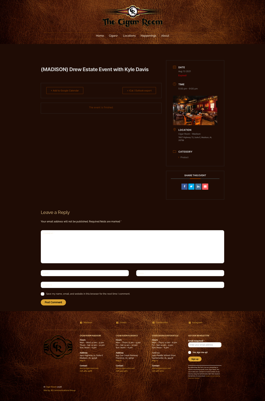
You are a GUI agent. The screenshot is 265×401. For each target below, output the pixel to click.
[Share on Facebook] (184, 187)
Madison (88, 322)
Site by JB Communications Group (59, 390)
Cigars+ (113, 35)
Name (46, 273)
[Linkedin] (198, 187)
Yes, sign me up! (199, 352)
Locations (129, 35)
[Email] (205, 187)
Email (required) (196, 341)
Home (100, 35)
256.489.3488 (86, 371)
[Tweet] (191, 187)
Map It (82, 360)
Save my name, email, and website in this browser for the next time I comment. (88, 293)
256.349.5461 (122, 371)
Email (142, 273)
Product (184, 157)
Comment (49, 233)
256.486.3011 (158, 371)
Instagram (197, 322)
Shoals (123, 322)
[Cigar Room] (132, 27)
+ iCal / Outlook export (139, 90)
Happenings (148, 35)
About (165, 35)
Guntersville (162, 322)
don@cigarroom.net (89, 368)
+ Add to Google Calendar (65, 90)
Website (47, 285)
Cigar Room (51, 387)
